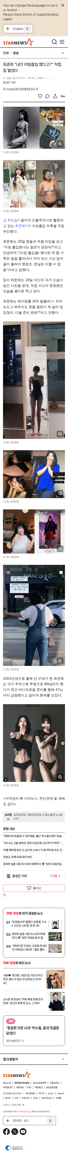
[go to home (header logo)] (18, 42)
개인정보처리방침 (21, 1083)
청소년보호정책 (39, 1083)
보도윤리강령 (51, 1087)
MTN (41, 1093)
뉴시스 (51, 1093)
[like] (40, 96)
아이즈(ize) (46, 1098)
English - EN (22, 28)
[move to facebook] (6, 1131)
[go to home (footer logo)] (17, 1074)
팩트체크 (38, 1087)
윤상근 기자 (9, 82)
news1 (60, 1093)
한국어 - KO (21, 1120)
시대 (16, 1098)
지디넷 (8, 1098)
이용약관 (20, 1087)
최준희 (20, 226)
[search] (54, 42)
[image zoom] (60, 143)
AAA (35, 1098)
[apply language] (27, 29)
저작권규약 (7, 1087)
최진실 (12, 220)
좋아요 (37, 888)
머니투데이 (30, 1093)
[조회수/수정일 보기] (18, 78)
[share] (55, 96)
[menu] (62, 42)
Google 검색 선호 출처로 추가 (20, 89)
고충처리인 (54, 1083)
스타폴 (58, 1098)
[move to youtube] (23, 1131)
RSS (29, 1087)
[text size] (62, 96)
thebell (26, 1098)
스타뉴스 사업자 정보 (12, 1105)
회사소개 (7, 1083)
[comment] (47, 96)
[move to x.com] (14, 1131)
